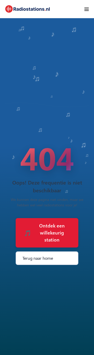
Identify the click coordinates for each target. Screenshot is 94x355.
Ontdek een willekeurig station (44, 233)
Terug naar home (37, 258)
